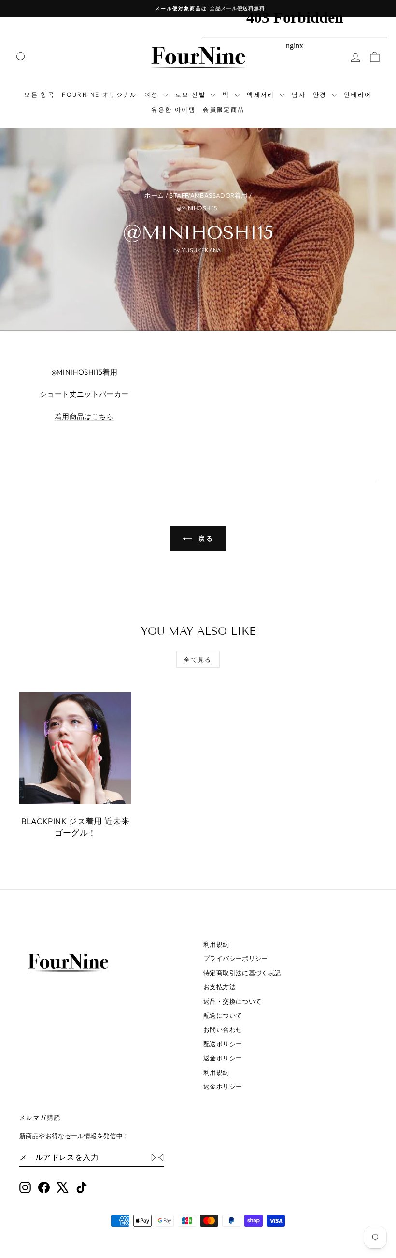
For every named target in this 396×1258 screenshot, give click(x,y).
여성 (152, 94)
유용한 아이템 (173, 109)
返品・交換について (232, 1001)
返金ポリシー (222, 1058)
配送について (222, 1015)
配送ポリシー (222, 1044)
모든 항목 (39, 94)
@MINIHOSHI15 (197, 208)
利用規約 (216, 944)
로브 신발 (191, 94)
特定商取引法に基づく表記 (242, 973)
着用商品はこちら (84, 416)
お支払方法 (219, 987)
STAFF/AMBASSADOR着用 (208, 195)
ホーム (154, 195)
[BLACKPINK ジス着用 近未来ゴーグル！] (75, 748)
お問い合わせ (222, 1029)
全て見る (198, 659)
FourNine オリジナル (99, 94)
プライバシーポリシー (235, 958)
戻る (205, 538)
